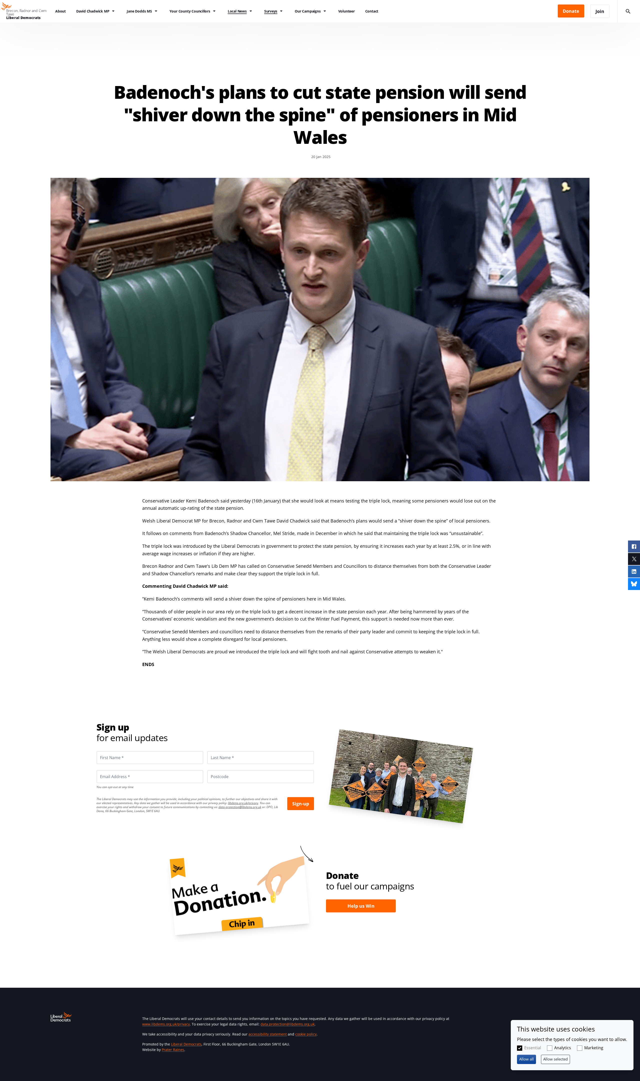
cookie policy (305, 1034)
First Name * (105, 751)
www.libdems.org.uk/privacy (166, 1024)
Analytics (562, 1047)
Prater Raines (173, 1049)
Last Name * (216, 751)
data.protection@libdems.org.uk (239, 807)
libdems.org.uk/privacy (243, 803)
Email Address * (108, 770)
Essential (532, 1047)
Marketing (593, 1047)
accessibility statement (267, 1034)
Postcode (213, 770)
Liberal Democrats (186, 1044)
